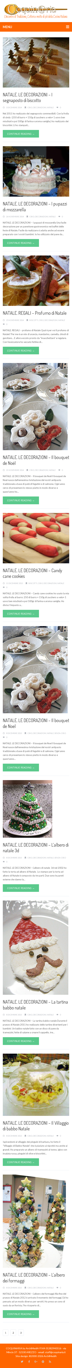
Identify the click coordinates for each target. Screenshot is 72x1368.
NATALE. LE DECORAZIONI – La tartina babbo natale (35, 1004)
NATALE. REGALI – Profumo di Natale (35, 313)
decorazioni (39, 107)
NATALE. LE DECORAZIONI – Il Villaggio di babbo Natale (36, 1126)
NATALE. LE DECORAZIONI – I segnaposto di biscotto (27, 97)
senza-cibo (60, 733)
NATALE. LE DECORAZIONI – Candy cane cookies (32, 573)
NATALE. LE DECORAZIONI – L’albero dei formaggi (34, 1277)
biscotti (33, 320)
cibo (29, 107)
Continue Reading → (21, 133)
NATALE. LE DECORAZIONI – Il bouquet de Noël (36, 460)
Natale (50, 107)
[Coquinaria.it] (36, 10)
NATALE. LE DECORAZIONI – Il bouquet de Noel (36, 723)
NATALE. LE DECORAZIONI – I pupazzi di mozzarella (35, 206)
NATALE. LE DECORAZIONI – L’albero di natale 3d (36, 847)
